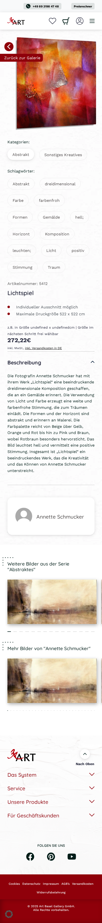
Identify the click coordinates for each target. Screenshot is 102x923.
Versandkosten (82, 884)
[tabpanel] (52, 602)
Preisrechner (83, 6)
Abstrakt (20, 154)
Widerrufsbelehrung (51, 892)
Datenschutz (31, 884)
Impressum (51, 884)
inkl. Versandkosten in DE (43, 348)
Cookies (14, 884)
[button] (9, 914)
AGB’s (65, 884)
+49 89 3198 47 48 (46, 6)
